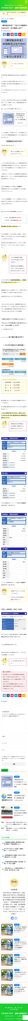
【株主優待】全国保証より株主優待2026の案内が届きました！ (20, 929)
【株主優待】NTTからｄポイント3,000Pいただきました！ (20, 974)
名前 (4, 736)
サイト (3, 750)
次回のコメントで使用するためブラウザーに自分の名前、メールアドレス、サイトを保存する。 (13, 758)
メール (4, 743)
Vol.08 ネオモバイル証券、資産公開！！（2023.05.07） (13, 849)
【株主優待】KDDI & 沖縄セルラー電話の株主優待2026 (20, 959)
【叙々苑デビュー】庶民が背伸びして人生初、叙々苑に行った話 (14, 869)
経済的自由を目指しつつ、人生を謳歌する (14, 1016)
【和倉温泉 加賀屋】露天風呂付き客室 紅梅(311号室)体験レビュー (14, 843)
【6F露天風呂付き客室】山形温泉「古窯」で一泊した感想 (15, 862)
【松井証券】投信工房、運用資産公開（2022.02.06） (19, 798)
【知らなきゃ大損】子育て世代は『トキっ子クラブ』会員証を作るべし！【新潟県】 (15, 824)
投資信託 (5, 701)
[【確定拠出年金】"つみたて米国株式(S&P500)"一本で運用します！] (16, 34)
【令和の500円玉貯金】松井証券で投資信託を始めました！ (20, 813)
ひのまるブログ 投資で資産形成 (14, 8)
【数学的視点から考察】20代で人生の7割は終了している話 (15, 856)
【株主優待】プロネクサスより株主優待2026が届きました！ (20, 989)
